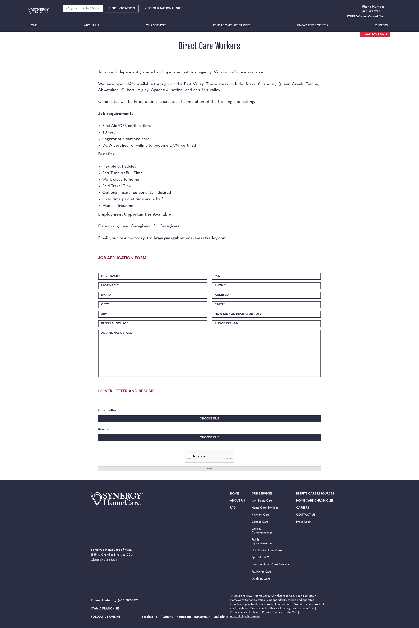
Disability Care (261, 579)
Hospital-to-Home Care (267, 550)
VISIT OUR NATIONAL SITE (163, 8)
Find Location (122, 8)
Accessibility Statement (245, 616)
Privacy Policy (238, 612)
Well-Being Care (262, 500)
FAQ (233, 507)
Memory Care (261, 515)
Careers (381, 25)
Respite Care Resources (232, 25)
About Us (91, 25)
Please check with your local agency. (273, 608)
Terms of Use (305, 608)
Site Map (291, 612)
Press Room (303, 522)
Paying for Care (262, 572)
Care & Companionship (262, 531)
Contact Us (374, 34)
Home (32, 25)
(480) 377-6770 (115, 600)
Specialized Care (262, 557)
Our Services (156, 25)
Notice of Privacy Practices (266, 612)
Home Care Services (265, 507)
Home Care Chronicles (315, 500)
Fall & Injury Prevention (262, 541)
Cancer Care (260, 522)
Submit (209, 469)
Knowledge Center (312, 25)
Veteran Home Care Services (271, 564)
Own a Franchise (105, 608)
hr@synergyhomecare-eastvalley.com (190, 238)
